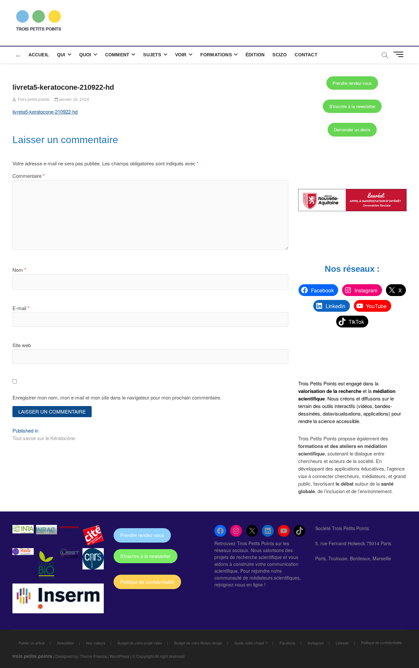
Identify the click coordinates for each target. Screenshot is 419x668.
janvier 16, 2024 (73, 99)
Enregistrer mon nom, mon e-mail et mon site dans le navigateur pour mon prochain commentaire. (116, 397)
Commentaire (28, 175)
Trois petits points (32, 99)
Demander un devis (352, 129)
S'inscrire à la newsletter (352, 106)
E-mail (20, 308)
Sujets (152, 54)
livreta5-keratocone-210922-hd (45, 111)
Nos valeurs (95, 642)
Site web (21, 345)
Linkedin (342, 642)
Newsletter (65, 642)
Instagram (316, 642)
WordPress (119, 656)
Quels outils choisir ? (250, 642)
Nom (19, 269)
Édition (255, 54)
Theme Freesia (93, 656)
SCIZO (279, 54)
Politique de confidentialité (147, 582)
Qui (61, 54)
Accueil (38, 54)
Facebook (288, 642)
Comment (117, 54)
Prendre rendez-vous (352, 83)
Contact (306, 54)
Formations (216, 54)
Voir (181, 54)
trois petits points (32, 656)
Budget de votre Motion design (198, 642)
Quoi (85, 54)
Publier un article (32, 642)
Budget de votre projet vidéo (140, 642)
